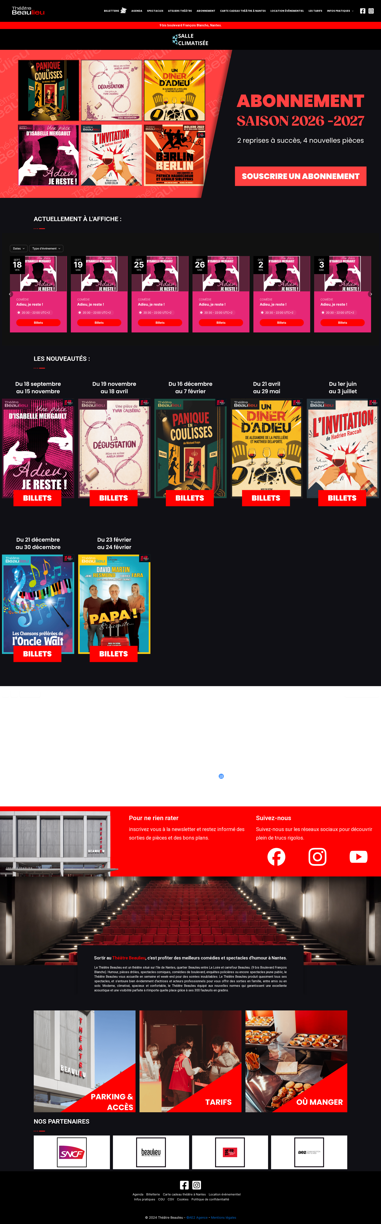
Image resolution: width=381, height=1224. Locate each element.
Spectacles (155, 11)
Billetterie (153, 1194)
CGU (161, 1199)
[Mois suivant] (14, 693)
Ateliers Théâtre (180, 11)
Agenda (136, 11)
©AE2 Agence (197, 1217)
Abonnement (206, 11)
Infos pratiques (338, 11)
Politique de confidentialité (210, 1199)
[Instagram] (371, 11)
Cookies (183, 1199)
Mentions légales (223, 1217)
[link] (38, 322)
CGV (171, 1199)
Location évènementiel (287, 11)
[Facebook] (363, 11)
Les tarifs (315, 11)
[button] (10, 294)
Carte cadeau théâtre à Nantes (243, 11)
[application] (351, 11)
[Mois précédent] (5, 693)
